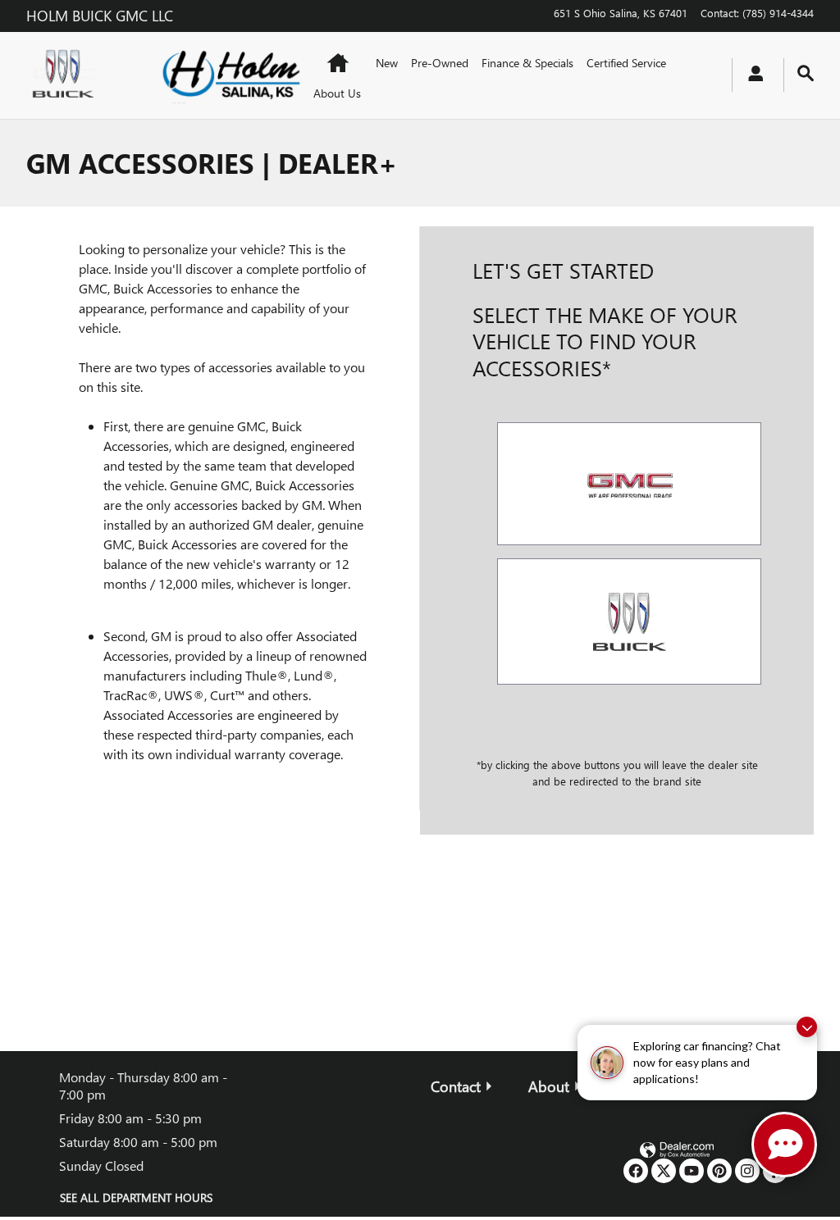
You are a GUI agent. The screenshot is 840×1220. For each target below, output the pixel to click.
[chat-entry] (784, 1144)
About (548, 1086)
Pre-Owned (439, 63)
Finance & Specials (527, 63)
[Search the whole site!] (805, 73)
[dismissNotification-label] (807, 1027)
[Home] (79, 75)
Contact (456, 1086)
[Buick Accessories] (629, 621)
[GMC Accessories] (629, 483)
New (387, 63)
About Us (337, 93)
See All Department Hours (136, 1197)
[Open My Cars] (751, 75)
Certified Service (626, 63)
